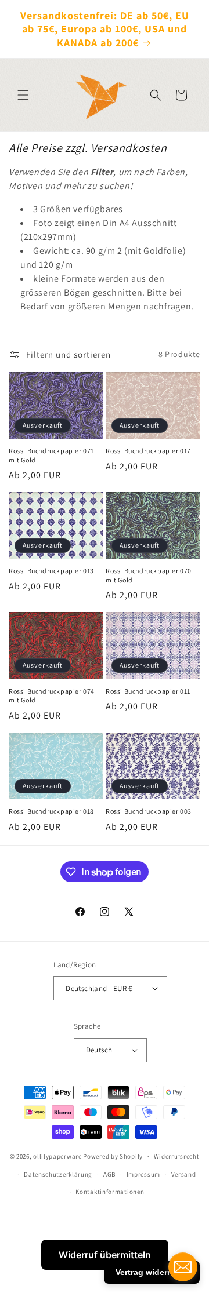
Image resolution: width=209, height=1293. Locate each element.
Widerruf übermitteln (105, 1255)
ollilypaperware (57, 1156)
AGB (109, 1174)
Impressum (143, 1174)
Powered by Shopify (113, 1156)
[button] (23, 95)
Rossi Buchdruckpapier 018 (51, 811)
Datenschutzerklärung (58, 1174)
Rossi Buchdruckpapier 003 (149, 811)
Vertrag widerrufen (152, 1272)
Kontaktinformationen (109, 1192)
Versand (183, 1174)
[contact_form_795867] (182, 1266)
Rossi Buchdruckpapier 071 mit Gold (51, 455)
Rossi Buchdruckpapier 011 (148, 691)
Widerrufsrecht (177, 1156)
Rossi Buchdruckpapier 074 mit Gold (52, 696)
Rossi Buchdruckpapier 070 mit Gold (149, 575)
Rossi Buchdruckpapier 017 (148, 450)
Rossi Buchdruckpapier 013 (51, 570)
